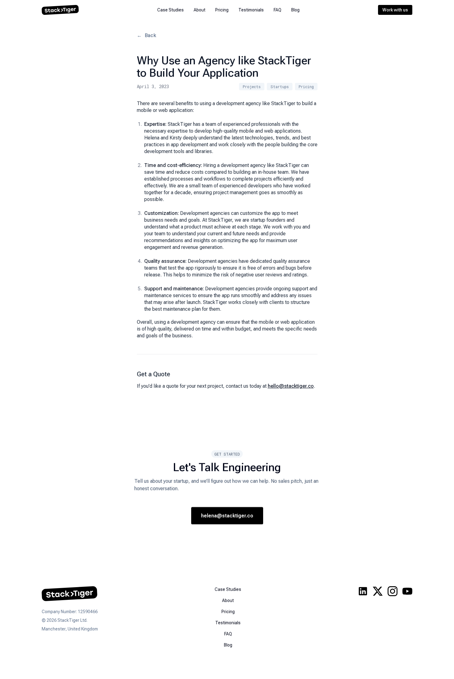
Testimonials (251, 9)
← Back (146, 35)
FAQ (277, 9)
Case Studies (170, 9)
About (199, 9)
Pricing (222, 9)
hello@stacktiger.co (291, 386)
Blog (295, 9)
